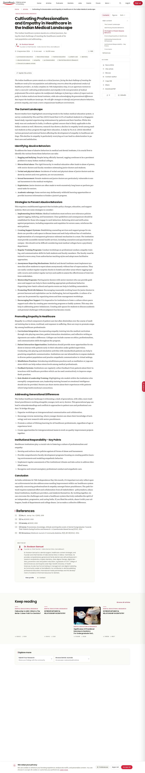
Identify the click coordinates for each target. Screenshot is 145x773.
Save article (109, 65)
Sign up (138, 3)
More (107, 3)
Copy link (108, 81)
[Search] (120, 3)
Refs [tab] (122, 15)
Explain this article (25, 73)
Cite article (109, 69)
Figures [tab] (114, 15)
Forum (98, 3)
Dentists (70, 3)
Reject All (115, 767)
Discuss (108, 73)
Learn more (64, 770)
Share (107, 85)
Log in (127, 3)
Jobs (80, 3)
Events (89, 3)
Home (39, 3)
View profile (29, 578)
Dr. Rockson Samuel (27, 44)
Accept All (126, 767)
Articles (48, 3)
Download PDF (110, 89)
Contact (42, 578)
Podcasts (59, 3)
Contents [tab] (105, 15)
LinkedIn (123, 95)
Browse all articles (123, 602)
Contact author (111, 77)
